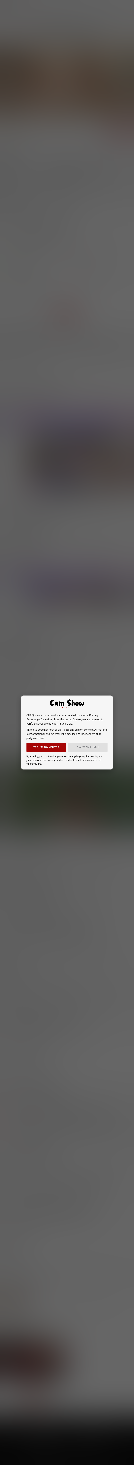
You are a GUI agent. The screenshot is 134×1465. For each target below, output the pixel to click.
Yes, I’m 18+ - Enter (46, 747)
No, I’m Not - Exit (88, 746)
